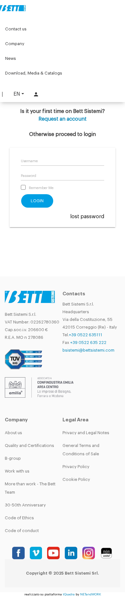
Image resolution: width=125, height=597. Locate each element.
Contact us (16, 29)
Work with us (17, 471)
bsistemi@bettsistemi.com (88, 350)
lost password (87, 216)
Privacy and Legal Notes (86, 433)
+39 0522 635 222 (88, 342)
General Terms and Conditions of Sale (81, 449)
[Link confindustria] (39, 387)
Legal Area (75, 420)
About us (13, 433)
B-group (13, 458)
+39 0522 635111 (85, 335)
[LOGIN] (35, 94)
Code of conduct (22, 531)
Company (14, 44)
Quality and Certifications (29, 445)
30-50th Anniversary (25, 505)
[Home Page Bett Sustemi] (13, 8)
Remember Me (41, 188)
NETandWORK (90, 594)
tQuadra (69, 594)
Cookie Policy (76, 479)
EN (16, 94)
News (10, 58)
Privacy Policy (76, 467)
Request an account (62, 119)
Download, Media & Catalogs (33, 73)
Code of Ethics (19, 518)
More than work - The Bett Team (30, 488)
